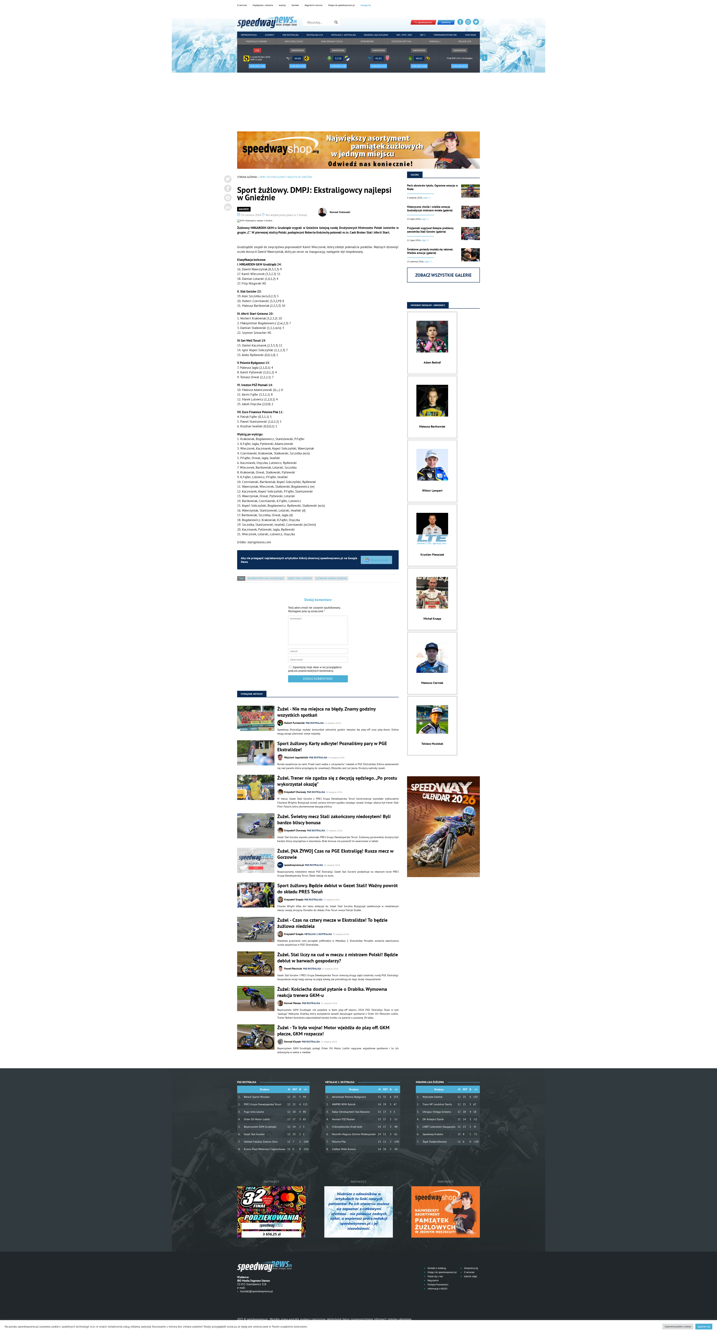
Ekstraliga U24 (315, 34)
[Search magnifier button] (336, 22)
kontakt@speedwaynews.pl (256, 1291)
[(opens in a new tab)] (255, 861)
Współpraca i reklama (263, 5)
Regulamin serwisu (313, 5)
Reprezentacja (249, 34)
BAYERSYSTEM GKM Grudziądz (266, 578)
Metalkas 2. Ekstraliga (343, 34)
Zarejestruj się (470, 1268)
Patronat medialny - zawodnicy (428, 305)
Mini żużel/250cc (294, 41)
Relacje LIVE (465, 41)
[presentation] (232, 57)
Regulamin (433, 1280)
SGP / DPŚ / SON (404, 34)
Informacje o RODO (437, 1288)
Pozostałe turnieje (256, 41)
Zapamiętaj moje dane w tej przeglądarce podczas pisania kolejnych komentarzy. (315, 668)
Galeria (415, 174)
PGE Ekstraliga (291, 34)
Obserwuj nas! (379, 560)
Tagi (241, 578)
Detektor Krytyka (401, 41)
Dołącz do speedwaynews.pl (341, 5)
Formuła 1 (435, 41)
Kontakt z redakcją (436, 1268)
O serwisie (242, 5)
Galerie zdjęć (470, 1276)
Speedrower (367, 41)
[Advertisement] (358, 103)
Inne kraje (470, 34)
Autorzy (282, 5)
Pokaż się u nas (435, 1276)
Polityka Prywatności (437, 1284)
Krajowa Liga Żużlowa (376, 34)
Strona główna (247, 177)
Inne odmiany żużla (332, 41)
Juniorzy (269, 34)
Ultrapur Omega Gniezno (331, 578)
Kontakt (295, 5)
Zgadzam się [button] (704, 1326)
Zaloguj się (366, 5)
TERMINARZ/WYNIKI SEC (445, 34)
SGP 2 (423, 34)
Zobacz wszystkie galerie (443, 275)
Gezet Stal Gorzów (300, 578)
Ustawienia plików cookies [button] (678, 1326)
